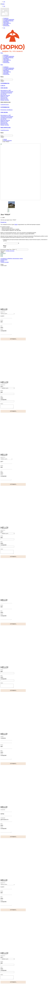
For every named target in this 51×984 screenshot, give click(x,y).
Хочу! (2, 252)
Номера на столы (4, 96)
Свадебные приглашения (6, 92)
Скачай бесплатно (5, 104)
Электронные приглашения (7, 91)
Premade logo (3, 222)
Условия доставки (5, 262)
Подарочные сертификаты (6, 109)
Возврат (2, 260)
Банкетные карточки (5, 95)
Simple (15, 224)
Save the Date (3, 94)
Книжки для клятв (5, 100)
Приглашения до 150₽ (6, 90)
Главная (5, 139)
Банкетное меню (4, 98)
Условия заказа (4, 259)
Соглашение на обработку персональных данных (12, 258)
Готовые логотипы (7, 140)
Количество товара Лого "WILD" (8, 249)
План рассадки (4, 97)
